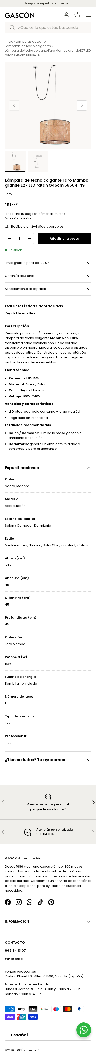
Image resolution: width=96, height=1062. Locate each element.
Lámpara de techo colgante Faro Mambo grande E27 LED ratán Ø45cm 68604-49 (48, 52)
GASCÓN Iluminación (28, 1050)
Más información (18, 218)
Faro (8, 194)
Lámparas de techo (31, 42)
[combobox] (48, 27)
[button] (77, 14)
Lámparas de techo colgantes (28, 46)
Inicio (9, 42)
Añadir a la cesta (64, 238)
